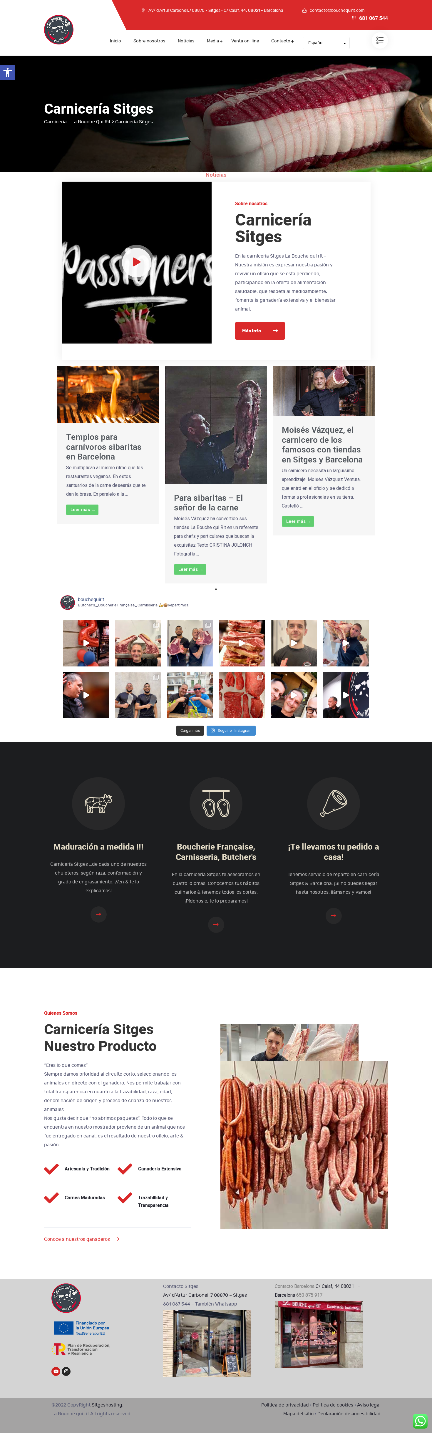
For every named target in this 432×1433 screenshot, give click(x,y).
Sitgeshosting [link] (107, 1405)
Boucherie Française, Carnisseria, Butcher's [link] (216, 852)
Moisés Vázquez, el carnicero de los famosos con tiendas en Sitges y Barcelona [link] (322, 445)
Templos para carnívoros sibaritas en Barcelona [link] (104, 447)
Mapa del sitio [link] (298, 1414)
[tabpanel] (108, 445)
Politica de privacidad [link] (285, 1405)
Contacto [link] (280, 41)
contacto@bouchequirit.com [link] (337, 10)
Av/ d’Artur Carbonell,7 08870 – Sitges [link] (205, 1295)
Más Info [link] (251, 331)
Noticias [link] (186, 41)
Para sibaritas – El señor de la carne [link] (208, 503)
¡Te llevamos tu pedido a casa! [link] (333, 852)
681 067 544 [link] (373, 18)
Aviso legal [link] (369, 1405)
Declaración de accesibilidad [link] (349, 1414)
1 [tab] (216, 589)
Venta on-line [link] (245, 41)
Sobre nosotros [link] (149, 41)
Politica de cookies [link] (333, 1405)
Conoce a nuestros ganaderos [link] (77, 1239)
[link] (7, 72)
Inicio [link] (115, 41)
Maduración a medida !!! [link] (98, 847)
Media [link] (213, 41)
